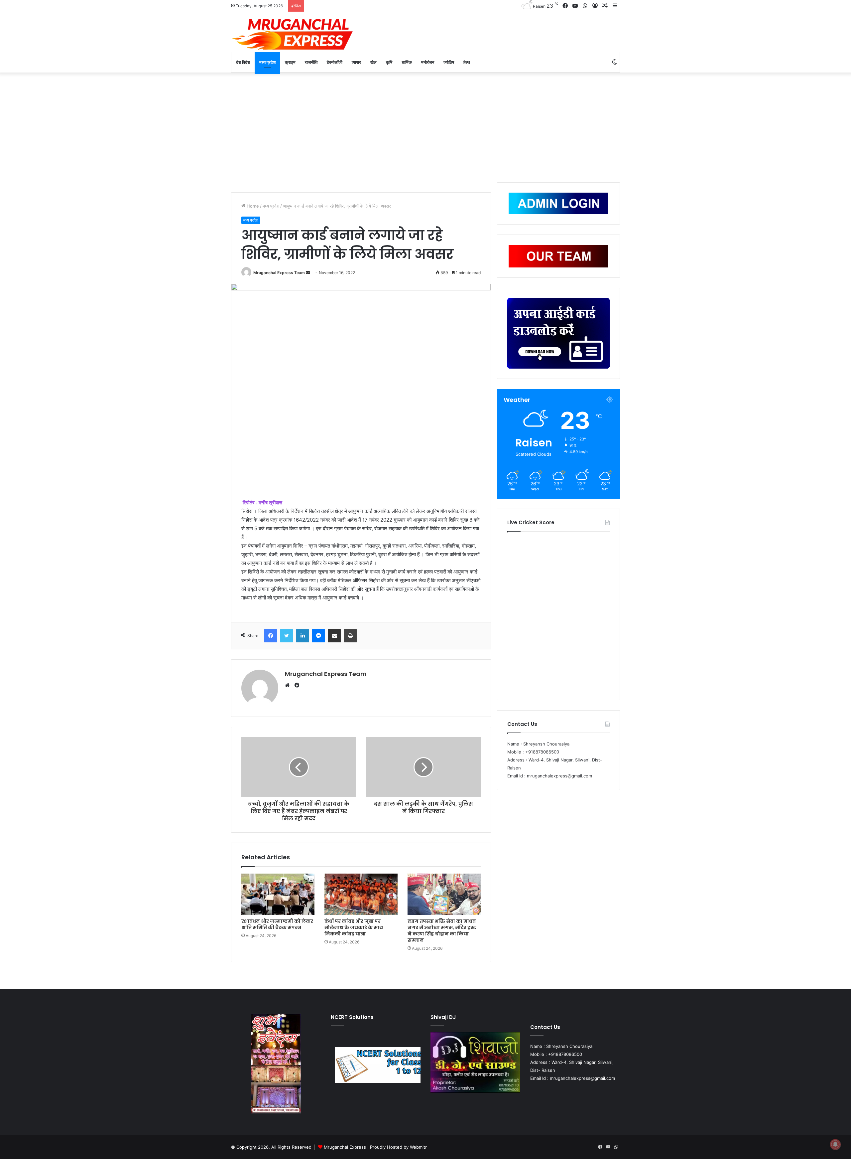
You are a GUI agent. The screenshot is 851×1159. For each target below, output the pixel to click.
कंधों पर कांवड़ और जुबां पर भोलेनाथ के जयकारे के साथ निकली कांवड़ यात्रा (353, 927)
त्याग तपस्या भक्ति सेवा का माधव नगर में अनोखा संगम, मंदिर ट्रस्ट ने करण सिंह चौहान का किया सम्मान (442, 930)
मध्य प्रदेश (267, 62)
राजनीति (311, 62)
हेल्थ (466, 62)
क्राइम (290, 62)
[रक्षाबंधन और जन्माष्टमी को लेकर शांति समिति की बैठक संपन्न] (277, 894)
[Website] (289, 685)
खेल (373, 62)
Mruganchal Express (345, 1147)
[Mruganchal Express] (292, 33)
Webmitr (418, 1147)
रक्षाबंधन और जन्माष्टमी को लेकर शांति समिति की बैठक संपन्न (277, 924)
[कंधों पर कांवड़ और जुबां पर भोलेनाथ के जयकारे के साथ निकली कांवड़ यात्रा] (361, 894)
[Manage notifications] (835, 1144)
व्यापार (356, 62)
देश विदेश (243, 62)
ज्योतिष (448, 62)
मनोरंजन (427, 62)
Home (252, 206)
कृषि (389, 62)
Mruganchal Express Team (279, 272)
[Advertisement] (425, 125)
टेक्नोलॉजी (334, 62)
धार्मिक (407, 62)
